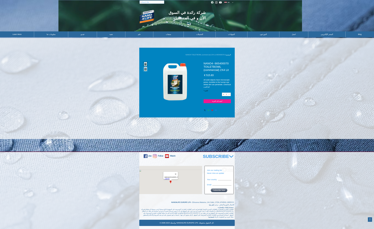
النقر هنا (211, 205)
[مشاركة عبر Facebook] (216, 110)
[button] (17, 34)
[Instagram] (216, 2)
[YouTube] (167, 156)
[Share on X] (205, 110)
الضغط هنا (211, 217)
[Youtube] (220, 2)
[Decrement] (229, 94)
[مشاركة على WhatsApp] (208, 110)
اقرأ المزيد (207, 87)
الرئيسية (228, 55)
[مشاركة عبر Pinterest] (212, 110)
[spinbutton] (226, 94)
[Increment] (223, 94)
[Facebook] (212, 2)
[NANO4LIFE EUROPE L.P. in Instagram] (155, 156)
